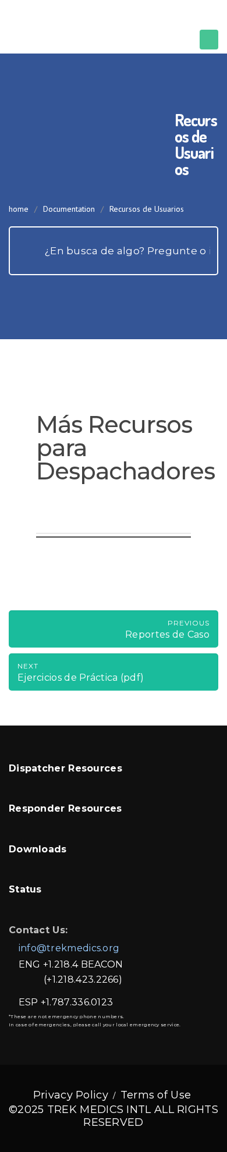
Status (25, 889)
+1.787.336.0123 (77, 1002)
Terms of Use (155, 1095)
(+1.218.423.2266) (83, 979)
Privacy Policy (70, 1095)
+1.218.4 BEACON (83, 964)
